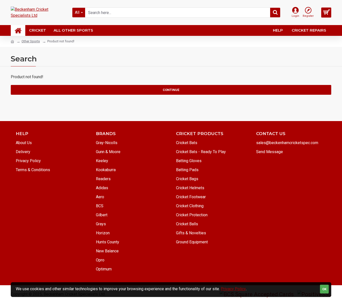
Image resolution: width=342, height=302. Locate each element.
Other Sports (31, 41)
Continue (171, 90)
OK (324, 289)
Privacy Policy (233, 288)
